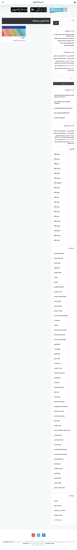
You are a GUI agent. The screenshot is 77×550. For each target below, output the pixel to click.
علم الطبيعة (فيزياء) (59, 387)
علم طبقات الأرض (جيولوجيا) (61, 406)
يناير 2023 (56, 216)
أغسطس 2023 (57, 183)
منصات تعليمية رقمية (59, 488)
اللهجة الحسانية (58, 311)
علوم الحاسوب (57, 426)
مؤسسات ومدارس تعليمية (60, 454)
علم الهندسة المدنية (59, 402)
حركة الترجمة (57, 363)
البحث (72, 20)
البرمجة (56, 277)
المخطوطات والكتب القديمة (61, 316)
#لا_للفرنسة (26, 543)
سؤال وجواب (57, 378)
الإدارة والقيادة (57, 273)
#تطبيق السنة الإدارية (69, 45)
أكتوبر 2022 (57, 231)
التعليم (56, 282)
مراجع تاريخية (57, 464)
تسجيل (56, 501)
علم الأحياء (56, 383)
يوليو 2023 (56, 188)
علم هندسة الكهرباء (59, 411)
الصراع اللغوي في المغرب (60, 296)
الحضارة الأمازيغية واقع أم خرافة (67, 43)
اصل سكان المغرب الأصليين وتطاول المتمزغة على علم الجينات (64, 136)
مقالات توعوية (57, 478)
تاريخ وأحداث (57, 349)
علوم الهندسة (57, 445)
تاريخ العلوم (57, 344)
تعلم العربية (57, 354)
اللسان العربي (57, 301)
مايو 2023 (56, 197)
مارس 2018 (56, 240)
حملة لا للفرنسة (58, 368)
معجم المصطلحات (58, 469)
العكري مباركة (71, 58)
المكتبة (56, 325)
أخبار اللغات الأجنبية (59, 253)
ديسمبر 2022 (57, 221)
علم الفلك (56, 392)
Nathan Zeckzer (70, 61)
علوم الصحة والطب (58, 440)
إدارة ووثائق (57, 268)
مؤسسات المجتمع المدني (60, 449)
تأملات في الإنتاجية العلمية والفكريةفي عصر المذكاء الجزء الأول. (64, 35)
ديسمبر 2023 (57, 169)
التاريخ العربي (71, 56)
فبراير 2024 (57, 159)
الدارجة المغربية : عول (60, 66)
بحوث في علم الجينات (59, 335)
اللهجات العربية (58, 306)
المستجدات (57, 320)
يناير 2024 (56, 164)
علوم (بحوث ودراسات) (59, 416)
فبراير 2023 (57, 212)
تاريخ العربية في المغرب (60, 340)
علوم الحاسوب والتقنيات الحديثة (62, 430)
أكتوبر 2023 (57, 173)
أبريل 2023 (56, 202)
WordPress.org (58, 520)
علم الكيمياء (57, 397)
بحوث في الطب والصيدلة (60, 330)
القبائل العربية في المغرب (59, 56)
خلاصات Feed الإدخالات (59, 510)
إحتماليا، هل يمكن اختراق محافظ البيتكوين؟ (64, 38)
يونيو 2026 (57, 154)
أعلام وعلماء (57, 263)
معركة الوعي (57, 473)
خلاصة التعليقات (58, 515)
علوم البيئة (57, 421)
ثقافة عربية (57, 359)
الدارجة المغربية (58, 292)
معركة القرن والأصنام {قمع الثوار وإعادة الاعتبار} (64, 142)
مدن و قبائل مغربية (59, 459)
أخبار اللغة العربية (58, 258)
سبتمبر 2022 (57, 235)
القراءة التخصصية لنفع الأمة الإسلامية (65, 41)
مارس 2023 (57, 207)
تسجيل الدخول (58, 506)
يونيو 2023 (57, 192)
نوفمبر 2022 (57, 226)
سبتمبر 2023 (57, 178)
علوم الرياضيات (57, 435)
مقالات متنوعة (57, 483)
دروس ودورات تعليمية (59, 373)
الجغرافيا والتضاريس (59, 287)
